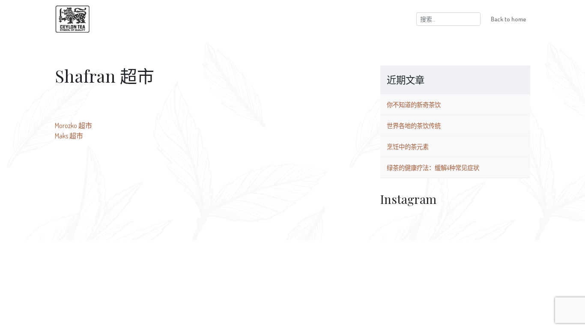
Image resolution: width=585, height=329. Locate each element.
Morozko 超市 (73, 125)
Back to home (508, 19)
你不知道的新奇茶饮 (414, 104)
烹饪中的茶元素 (408, 146)
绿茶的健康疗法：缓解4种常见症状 (433, 167)
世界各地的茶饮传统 (414, 125)
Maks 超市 (69, 136)
